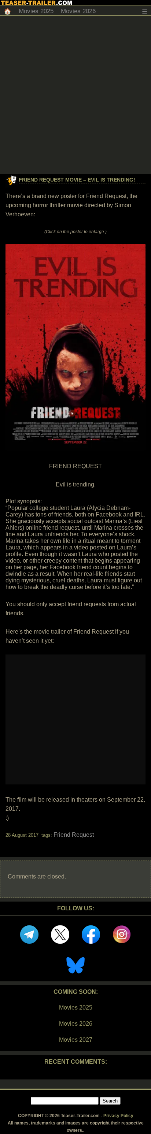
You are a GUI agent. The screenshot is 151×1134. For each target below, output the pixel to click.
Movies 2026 (78, 11)
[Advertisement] (75, 94)
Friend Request (74, 835)
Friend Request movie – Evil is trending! (77, 180)
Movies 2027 (75, 1040)
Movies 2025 (36, 11)
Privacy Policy (118, 1115)
